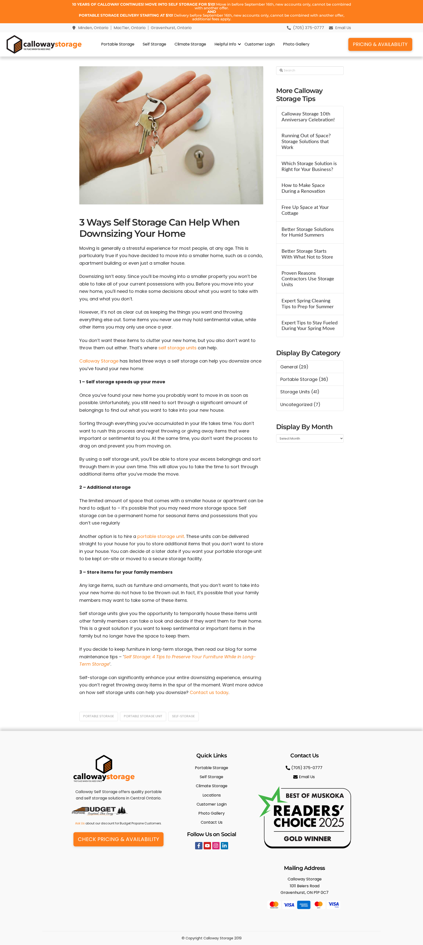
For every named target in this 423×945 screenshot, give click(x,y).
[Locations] (211, 795)
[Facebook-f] (198, 845)
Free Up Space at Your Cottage (305, 210)
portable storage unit (160, 536)
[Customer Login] (211, 804)
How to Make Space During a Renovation (303, 188)
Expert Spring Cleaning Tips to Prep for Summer (308, 303)
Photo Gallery (296, 44)
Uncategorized (296, 404)
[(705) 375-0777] (305, 767)
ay (225, 692)
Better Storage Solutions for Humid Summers (308, 232)
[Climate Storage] (211, 785)
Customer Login (260, 44)
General (289, 367)
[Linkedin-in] (224, 845)
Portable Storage (117, 44)
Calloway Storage (98, 361)
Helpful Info (225, 44)
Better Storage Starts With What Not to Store (307, 254)
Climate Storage (190, 44)
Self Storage (154, 44)
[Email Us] (305, 776)
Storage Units (295, 392)
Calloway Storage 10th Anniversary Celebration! (308, 117)
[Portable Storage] (211, 767)
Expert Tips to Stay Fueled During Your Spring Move (310, 325)
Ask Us (80, 823)
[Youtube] (207, 845)
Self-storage (183, 716)
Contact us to (205, 692)
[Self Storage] (211, 776)
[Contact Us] (211, 822)
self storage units (177, 348)
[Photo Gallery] (211, 813)
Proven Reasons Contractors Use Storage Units (308, 279)
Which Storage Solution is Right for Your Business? (309, 166)
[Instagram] (216, 845)
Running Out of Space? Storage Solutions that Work (306, 141)
